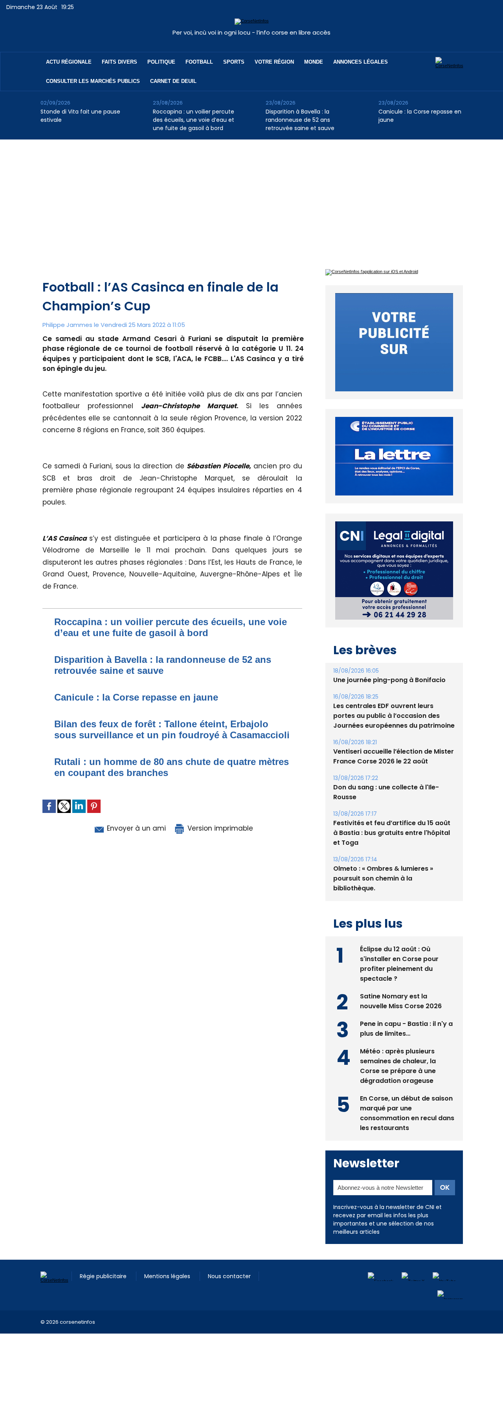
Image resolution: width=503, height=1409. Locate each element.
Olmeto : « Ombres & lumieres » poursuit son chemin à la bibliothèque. (383, 878)
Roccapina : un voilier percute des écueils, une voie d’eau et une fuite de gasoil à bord (193, 120)
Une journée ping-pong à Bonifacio (389, 679)
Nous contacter (229, 1276)
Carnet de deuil (173, 81)
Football (199, 62)
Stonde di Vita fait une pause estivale (80, 116)
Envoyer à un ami (135, 828)
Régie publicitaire (104, 1276)
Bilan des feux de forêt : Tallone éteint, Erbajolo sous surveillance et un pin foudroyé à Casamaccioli (172, 729)
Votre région (274, 62)
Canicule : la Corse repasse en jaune (419, 116)
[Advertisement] (251, 198)
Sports (233, 62)
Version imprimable (219, 828)
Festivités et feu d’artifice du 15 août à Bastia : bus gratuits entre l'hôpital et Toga (391, 832)
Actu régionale (69, 62)
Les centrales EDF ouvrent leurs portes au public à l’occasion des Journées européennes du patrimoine (394, 715)
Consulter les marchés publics (93, 81)
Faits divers (119, 62)
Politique (161, 62)
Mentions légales (168, 1276)
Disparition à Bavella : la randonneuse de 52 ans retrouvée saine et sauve (300, 120)
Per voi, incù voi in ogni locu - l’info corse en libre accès (251, 32)
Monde (313, 62)
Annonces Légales (360, 62)
